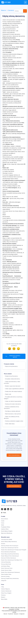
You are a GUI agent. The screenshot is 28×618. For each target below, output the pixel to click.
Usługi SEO (3, 580)
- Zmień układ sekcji (9, 423)
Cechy (2, 523)
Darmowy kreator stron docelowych (9, 545)
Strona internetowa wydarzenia (8, 551)
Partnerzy (3, 595)
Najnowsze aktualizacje (6, 533)
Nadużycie (16, 613)
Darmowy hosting (5, 576)
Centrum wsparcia (5, 589)
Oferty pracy (6, 593)
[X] (5, 509)
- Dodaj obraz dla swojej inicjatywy (13, 391)
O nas (2, 587)
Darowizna (11, 10)
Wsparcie (3, 10)
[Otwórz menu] (25, 2)
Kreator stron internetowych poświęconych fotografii (13, 549)
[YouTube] (11, 509)
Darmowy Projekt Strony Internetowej (10, 578)
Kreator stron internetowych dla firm (9, 547)
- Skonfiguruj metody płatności (12, 411)
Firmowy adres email (6, 564)
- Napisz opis (7, 394)
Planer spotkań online (6, 574)
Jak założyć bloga (5, 566)
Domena (3, 543)
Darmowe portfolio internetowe (8, 558)
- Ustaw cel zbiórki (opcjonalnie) (12, 401)
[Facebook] (2, 509)
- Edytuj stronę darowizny (11, 366)
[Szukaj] (25, 11)
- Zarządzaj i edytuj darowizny (12, 379)
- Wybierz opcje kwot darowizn (12, 386)
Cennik (2, 520)
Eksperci (3, 597)
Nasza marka (4, 599)
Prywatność (10, 613)
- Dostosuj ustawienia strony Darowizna (11, 407)
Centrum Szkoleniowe (6, 591)
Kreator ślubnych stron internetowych (10, 556)
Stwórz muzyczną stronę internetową (10, 553)
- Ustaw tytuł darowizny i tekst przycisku (12, 382)
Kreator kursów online (6, 570)
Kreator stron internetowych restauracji (10, 572)
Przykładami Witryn (5, 527)
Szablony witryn (5, 529)
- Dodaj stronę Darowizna (11, 376)
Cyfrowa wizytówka (6, 562)
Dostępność (21, 613)
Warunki (5, 613)
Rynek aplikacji (6, 531)
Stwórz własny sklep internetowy (9, 541)
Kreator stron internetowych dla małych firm (11, 560)
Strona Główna (4, 518)
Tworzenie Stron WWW (6, 539)
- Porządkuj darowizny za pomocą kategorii (13, 397)
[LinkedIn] (8, 509)
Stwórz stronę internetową (14, 455)
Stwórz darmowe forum (6, 568)
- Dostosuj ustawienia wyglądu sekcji (13, 421)
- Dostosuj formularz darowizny (12, 404)
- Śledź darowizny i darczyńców (12, 414)
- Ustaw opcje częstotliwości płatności (14, 388)
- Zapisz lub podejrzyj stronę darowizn (11, 417)
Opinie (2, 525)
